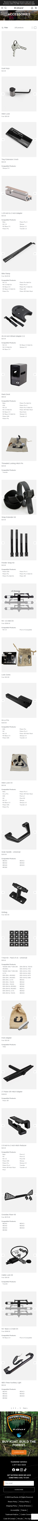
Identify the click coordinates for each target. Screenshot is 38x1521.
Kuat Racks (14, 1497)
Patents (24, 1510)
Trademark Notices (11, 1514)
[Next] (35, 94)
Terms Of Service (25, 1506)
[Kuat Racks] (19, 8)
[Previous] (3, 94)
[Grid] (32, 28)
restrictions (27, 3)
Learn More (19, 1452)
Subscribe (19, 1489)
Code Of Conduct (9, 1519)
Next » (25, 1408)
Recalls (20, 1519)
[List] (35, 28)
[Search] (6, 8)
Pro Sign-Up (29, 1519)
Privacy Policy (24, 1502)
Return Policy (12, 1502)
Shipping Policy (11, 1506)
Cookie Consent (26, 1514)
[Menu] (2, 8)
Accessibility (15, 1510)
